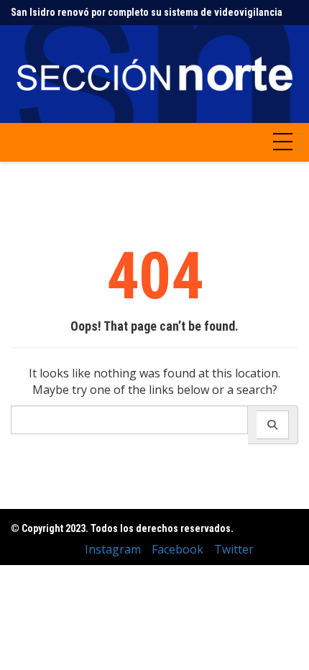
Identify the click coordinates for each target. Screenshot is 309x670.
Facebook (177, 549)
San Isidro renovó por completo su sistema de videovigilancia (146, 12)
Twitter (234, 549)
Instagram (113, 549)
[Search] (273, 424)
